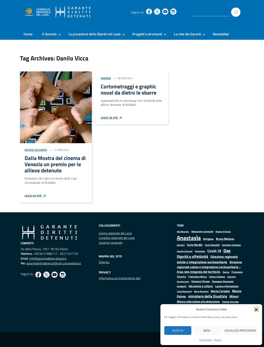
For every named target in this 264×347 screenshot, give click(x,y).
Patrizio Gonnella (230, 302)
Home (28, 34)
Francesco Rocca (197, 276)
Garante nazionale (110, 242)
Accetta (177, 330)
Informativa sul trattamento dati (120, 278)
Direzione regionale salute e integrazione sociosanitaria (207, 259)
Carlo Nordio (195, 245)
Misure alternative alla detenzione (198, 301)
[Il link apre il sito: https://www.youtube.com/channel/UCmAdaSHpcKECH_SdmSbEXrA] (165, 11)
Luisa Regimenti (184, 291)
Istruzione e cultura (201, 286)
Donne (226, 272)
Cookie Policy (205, 340)
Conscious (200, 251)
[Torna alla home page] (73, 12)
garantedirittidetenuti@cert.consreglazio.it (54, 263)
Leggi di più (34, 196)
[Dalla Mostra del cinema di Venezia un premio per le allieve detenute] (56, 106)
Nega (206, 330)
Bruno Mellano (225, 239)
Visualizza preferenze (240, 330)
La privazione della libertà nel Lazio (94, 34)
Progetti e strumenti (147, 34)
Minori (233, 296)
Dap (227, 250)
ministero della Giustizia (207, 296)
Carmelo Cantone (231, 245)
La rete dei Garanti (187, 34)
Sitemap (104, 262)
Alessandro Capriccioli (202, 231)
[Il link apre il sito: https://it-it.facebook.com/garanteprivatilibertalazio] (149, 11)
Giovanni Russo (200, 281)
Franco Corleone (217, 276)
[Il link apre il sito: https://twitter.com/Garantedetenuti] (157, 11)
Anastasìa (189, 238)
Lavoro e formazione (226, 286)
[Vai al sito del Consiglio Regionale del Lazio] (37, 12)
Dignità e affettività (192, 256)
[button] (256, 309)
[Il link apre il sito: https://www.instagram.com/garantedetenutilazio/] (173, 11)
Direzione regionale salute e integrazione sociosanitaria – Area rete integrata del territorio (209, 267)
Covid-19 (214, 250)
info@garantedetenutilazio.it (47, 258)
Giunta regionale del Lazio (115, 233)
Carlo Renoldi (212, 245)
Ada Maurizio (183, 231)
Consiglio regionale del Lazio (117, 237)
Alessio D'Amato (223, 231)
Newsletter (221, 34)
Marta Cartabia (220, 291)
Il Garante (49, 34)
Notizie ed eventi (36, 150)
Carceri (181, 245)
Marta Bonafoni (201, 291)
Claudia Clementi (184, 251)
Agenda (106, 78)
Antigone (208, 239)
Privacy (217, 340)
